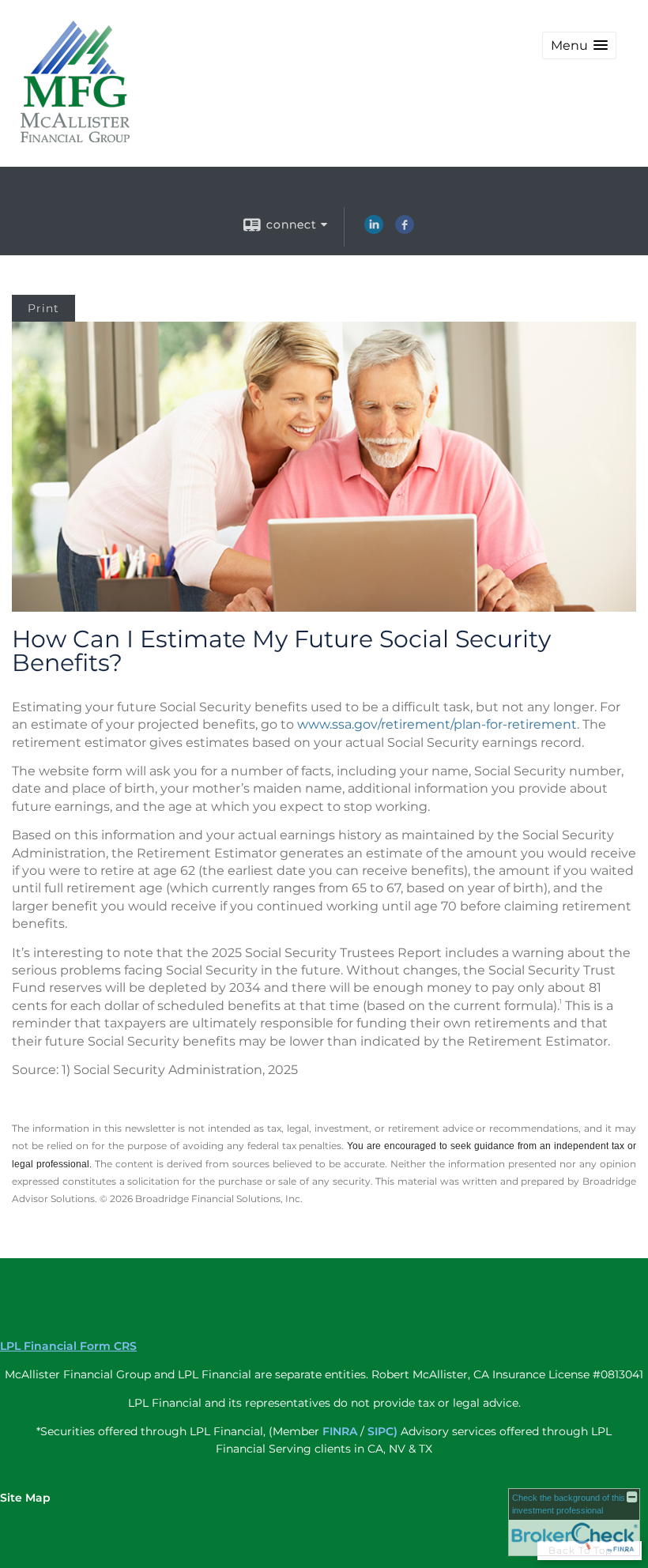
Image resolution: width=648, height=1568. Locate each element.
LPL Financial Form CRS (68, 1346)
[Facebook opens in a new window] (404, 230)
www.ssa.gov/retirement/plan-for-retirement (437, 724)
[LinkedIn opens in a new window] (373, 230)
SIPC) (382, 1431)
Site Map (25, 1498)
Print (43, 308)
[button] (579, 45)
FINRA (339, 1431)
